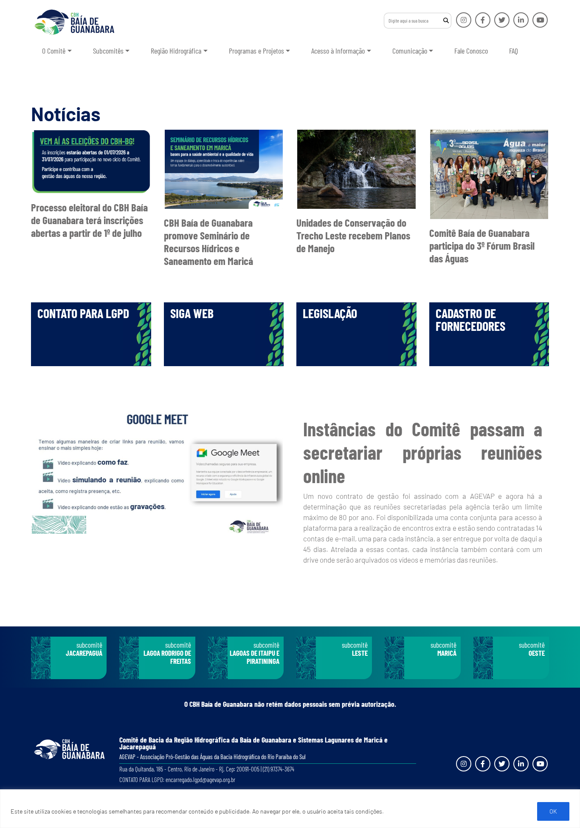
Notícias (66, 113)
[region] (290, 808)
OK (553, 811)
